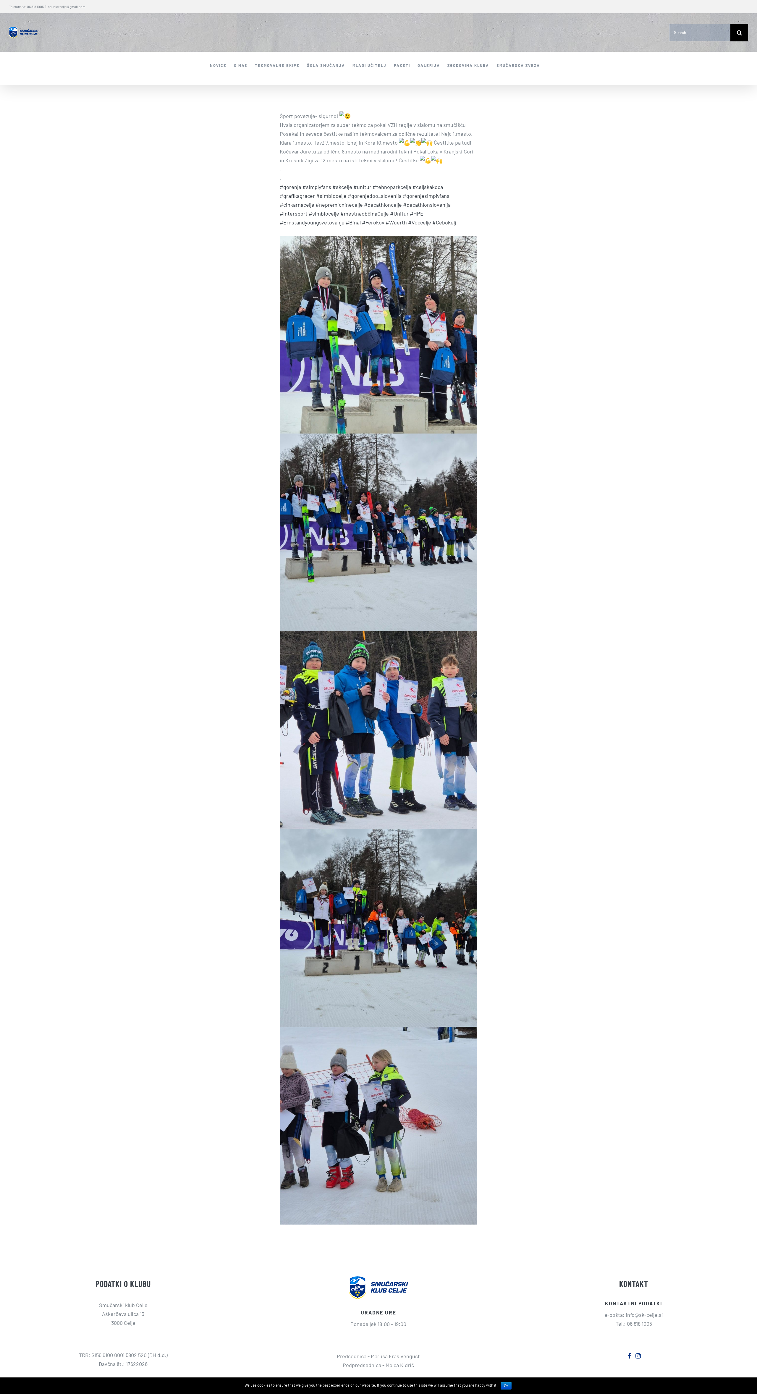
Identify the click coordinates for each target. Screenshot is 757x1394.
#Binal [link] (353, 222)
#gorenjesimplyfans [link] (426, 196)
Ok (506, 1386)
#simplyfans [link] (317, 187)
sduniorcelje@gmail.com (66, 6)
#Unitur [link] (399, 213)
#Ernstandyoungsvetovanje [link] (312, 222)
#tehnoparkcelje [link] (392, 187)
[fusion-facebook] (629, 1356)
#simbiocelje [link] (331, 196)
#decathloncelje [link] (383, 204)
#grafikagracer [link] (297, 196)
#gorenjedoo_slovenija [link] (375, 196)
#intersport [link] (294, 213)
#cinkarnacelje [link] (297, 204)
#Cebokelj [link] (444, 222)
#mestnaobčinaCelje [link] (364, 213)
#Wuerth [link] (396, 222)
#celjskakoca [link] (428, 187)
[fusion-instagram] (638, 1356)
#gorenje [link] (290, 187)
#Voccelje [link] (419, 222)
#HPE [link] (416, 213)
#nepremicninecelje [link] (339, 204)
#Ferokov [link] (373, 222)
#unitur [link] (362, 187)
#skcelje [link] (342, 187)
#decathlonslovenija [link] (427, 204)
